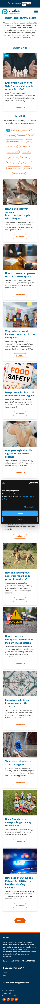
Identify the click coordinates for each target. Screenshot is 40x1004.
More (19, 921)
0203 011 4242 (15, 3)
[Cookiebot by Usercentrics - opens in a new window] (29, 483)
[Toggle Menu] (36, 12)
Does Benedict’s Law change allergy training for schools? (18, 822)
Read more (20, 107)
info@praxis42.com (22, 983)
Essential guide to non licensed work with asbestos (17, 703)
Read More (20, 237)
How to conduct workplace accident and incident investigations (19, 639)
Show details (29, 507)
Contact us (26, 4)
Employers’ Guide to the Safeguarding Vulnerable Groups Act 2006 (19, 86)
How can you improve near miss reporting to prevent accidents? (17, 576)
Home (5, 973)
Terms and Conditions (10, 996)
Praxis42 (11, 990)
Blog (6, 56)
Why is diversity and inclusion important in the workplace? (20, 334)
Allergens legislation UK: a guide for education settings (19, 453)
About (5, 976)
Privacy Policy (7, 993)
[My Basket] (9, 3)
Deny (20, 519)
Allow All (20, 513)
